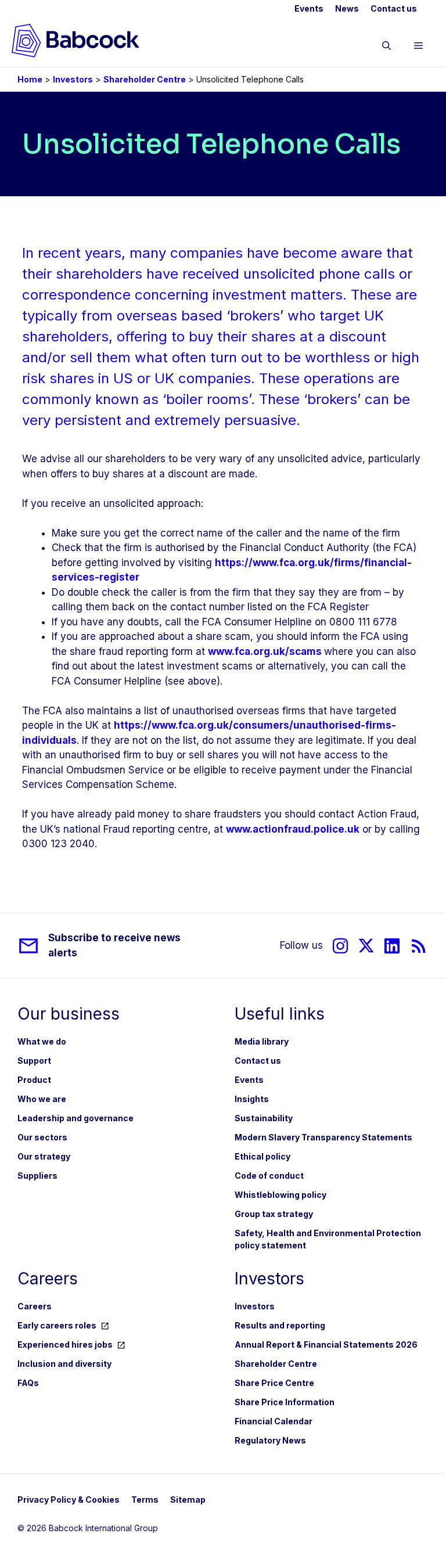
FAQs (28, 1383)
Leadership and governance (75, 1118)
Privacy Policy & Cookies (68, 1499)
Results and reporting (280, 1325)
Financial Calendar (273, 1421)
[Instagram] (340, 945)
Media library (262, 1041)
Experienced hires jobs (65, 1344)
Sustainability (264, 1118)
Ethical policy (262, 1156)
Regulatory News (270, 1440)
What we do (41, 1041)
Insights (252, 1099)
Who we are (41, 1099)
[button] (386, 47)
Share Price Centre (274, 1383)
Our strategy (43, 1156)
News (347, 8)
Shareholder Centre (144, 79)
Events (308, 8)
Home (29, 79)
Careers (34, 1306)
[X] (366, 945)
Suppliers (37, 1175)
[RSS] (419, 945)
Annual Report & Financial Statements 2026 (326, 1344)
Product (34, 1080)
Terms (145, 1499)
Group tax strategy (274, 1214)
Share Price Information (284, 1402)
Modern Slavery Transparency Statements (323, 1137)
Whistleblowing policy (280, 1195)
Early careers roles (56, 1325)
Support (34, 1060)
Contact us (394, 8)
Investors (73, 79)
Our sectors (42, 1137)
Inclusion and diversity (64, 1364)
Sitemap (188, 1499)
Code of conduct (269, 1175)
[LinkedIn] (392, 945)
